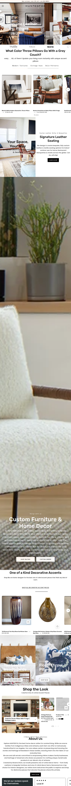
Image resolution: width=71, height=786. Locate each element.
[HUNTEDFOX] (35, 6)
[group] (35, 1)
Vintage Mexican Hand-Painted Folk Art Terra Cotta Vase (47, 716)
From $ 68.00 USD (42, 112)
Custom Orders (45, 559)
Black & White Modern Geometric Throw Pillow (15, 110)
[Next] (68, 89)
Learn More (53, 160)
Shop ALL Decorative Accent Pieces (35, 587)
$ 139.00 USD (9, 112)
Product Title (60, 714)
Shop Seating (25, 559)
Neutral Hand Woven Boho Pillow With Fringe (46, 110)
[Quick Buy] (28, 101)
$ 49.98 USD (45, 633)
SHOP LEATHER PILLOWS (22, 37)
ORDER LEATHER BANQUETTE (57, 43)
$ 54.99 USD (5, 633)
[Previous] (41, 704)
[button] (64, 6)
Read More (35, 774)
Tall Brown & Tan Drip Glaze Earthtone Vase (15, 631)
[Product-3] (20, 714)
